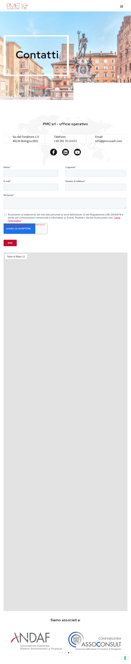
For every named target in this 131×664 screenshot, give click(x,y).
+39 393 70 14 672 (65, 141)
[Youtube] (77, 152)
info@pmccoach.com (108, 141)
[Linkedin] (65, 152)
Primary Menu (122, 6)
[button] (11, 641)
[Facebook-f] (53, 152)
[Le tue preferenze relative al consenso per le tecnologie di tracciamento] (125, 658)
